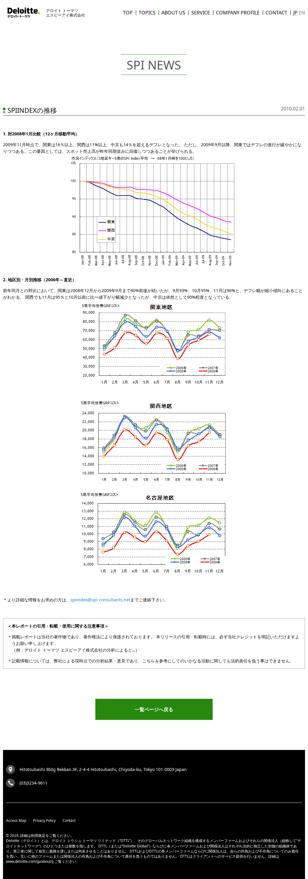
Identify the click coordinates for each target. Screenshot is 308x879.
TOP (128, 12)
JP (295, 12)
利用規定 (38, 835)
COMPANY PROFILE (238, 12)
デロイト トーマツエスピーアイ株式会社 (65, 13)
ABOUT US (173, 12)
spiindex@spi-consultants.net (100, 600)
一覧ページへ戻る (154, 709)
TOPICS (147, 12)
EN (302, 12)
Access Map (16, 820)
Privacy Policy (44, 820)
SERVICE (200, 12)
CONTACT (276, 12)
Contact (69, 820)
